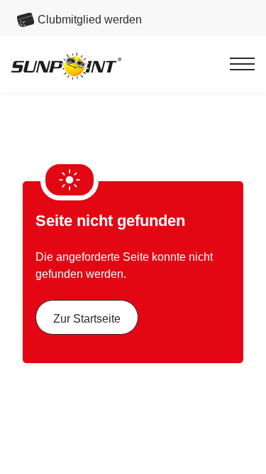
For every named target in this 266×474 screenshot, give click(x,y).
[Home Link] (66, 66)
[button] (242, 64)
